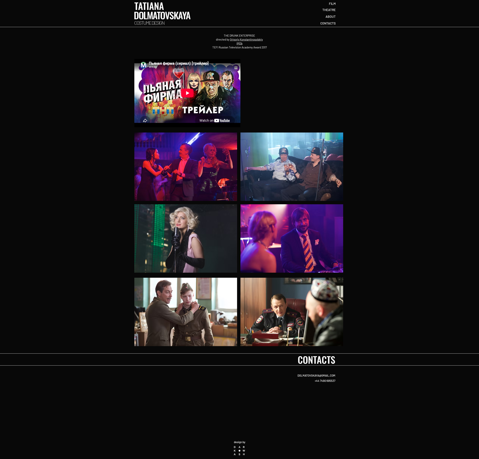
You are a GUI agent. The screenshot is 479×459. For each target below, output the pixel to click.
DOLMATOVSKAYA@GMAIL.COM (316, 375)
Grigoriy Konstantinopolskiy (246, 39)
